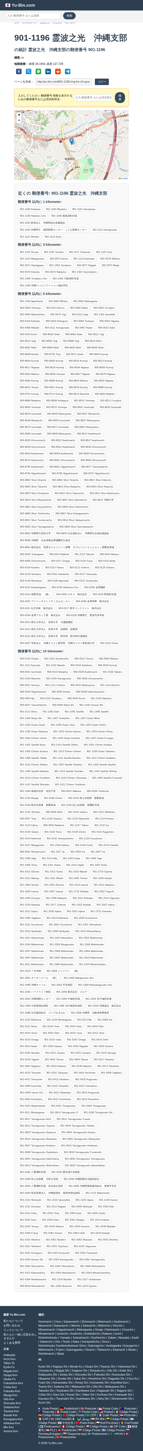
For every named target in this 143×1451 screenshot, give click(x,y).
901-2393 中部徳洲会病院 (34, 1005)
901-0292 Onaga (76, 1039)
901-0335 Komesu (79, 1226)
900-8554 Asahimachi (61, 453)
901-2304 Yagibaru (30, 918)
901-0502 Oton (51, 1033)
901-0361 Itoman (52, 1233)
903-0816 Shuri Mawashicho (35, 499)
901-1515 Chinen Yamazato (71, 777)
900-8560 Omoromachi (91, 453)
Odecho (75, 1325)
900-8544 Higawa (79, 367)
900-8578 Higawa (105, 374)
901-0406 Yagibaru (111, 1072)
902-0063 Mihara (58, 301)
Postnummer (100, 1433)
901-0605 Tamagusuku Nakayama (81, 1138)
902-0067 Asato (83, 327)
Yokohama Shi (126, 1366)
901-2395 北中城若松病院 (68, 1005)
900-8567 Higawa (80, 374)
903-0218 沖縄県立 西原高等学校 (85, 615)
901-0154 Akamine (30, 678)
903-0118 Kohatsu (30, 321)
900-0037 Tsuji (28, 818)
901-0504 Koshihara (31, 1099)
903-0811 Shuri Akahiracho (104, 493)
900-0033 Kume (76, 698)
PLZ (52, 1430)
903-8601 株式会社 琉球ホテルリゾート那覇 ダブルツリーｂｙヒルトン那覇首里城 (67, 547)
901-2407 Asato (98, 865)
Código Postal (128, 1411)
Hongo (99, 1329)
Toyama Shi (107, 1366)
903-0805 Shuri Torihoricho (35, 513)
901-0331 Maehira (30, 1239)
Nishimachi (112, 1329)
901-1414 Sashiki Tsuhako (69, 771)
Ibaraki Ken (10, 1415)
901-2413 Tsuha (54, 871)
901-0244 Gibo (95, 1026)
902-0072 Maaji (110, 265)
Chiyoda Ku (45, 1370)
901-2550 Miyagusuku (62, 944)
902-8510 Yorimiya (84, 400)
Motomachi (104, 1321)
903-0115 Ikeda (106, 560)
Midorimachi (46, 1349)
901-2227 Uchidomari (89, 1279)
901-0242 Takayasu (57, 1072)
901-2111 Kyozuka (30, 665)
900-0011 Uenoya (30, 685)
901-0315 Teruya (29, 1226)
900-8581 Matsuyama (86, 427)
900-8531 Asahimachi (63, 446)
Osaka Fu (9, 1379)
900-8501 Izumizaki (83, 407)
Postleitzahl (71, 1408)
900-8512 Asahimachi (89, 433)
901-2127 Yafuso (79, 825)
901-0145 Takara (29, 831)
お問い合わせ (11, 1325)
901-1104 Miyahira (56, 209)
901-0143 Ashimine (30, 838)
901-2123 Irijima (29, 825)
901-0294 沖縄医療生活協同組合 (81, 1179)
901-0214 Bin (84, 1019)
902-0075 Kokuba (30, 271)
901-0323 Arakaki (100, 1233)
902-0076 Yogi (58, 314)
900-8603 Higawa (103, 380)
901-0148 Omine (76, 831)
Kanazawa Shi (121, 1374)
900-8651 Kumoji (53, 387)
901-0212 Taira (96, 1033)
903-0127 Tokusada (86, 574)
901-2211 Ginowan (30, 1206)
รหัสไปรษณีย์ (63, 1419)
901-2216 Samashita (58, 1199)
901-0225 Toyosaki (30, 1072)
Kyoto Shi (44, 1366)
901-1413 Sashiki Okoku (64, 744)
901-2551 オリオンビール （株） (39, 977)
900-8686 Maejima (30, 400)
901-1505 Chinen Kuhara (34, 751)
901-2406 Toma (28, 865)
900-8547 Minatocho (88, 413)
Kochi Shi (44, 1402)
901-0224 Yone (51, 1026)
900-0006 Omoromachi (33, 560)
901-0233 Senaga (106, 1052)
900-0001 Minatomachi (32, 851)
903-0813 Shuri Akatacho (67, 486)
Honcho (118, 1325)
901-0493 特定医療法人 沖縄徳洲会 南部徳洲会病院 (50, 1193)
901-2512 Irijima (29, 911)
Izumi (118, 1333)
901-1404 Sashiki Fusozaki (107, 777)
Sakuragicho (96, 1345)
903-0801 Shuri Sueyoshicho (36, 506)
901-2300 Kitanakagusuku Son (95, 984)
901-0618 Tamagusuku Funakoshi (82, 1152)
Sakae (112, 1337)
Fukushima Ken (13, 1383)
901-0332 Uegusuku (85, 1246)
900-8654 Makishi (105, 393)
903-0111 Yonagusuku (57, 327)
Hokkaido (9, 1355)
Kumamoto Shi (99, 1382)
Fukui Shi (44, 1382)
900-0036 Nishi (54, 812)
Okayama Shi (46, 1378)
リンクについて (13, 1329)
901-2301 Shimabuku (89, 924)
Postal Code (110, 1408)
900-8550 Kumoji (104, 367)
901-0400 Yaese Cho (31, 1092)
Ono (57, 1341)
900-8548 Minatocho (31, 420)
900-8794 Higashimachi (33, 473)
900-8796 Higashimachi (65, 473)
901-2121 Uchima (55, 685)
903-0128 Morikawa (31, 580)
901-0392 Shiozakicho (62, 1266)
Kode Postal (50, 1408)
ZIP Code (120, 1426)
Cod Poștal (131, 1422)
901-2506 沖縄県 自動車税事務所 (90, 1012)
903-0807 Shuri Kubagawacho (72, 513)
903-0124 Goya (84, 560)
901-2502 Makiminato (91, 937)
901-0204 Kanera (103, 1046)
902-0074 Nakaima (55, 271)
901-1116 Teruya (29, 252)
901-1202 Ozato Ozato (32, 724)
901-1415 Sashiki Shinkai (103, 771)
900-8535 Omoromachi (93, 446)
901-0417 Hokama (104, 1059)
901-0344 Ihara (50, 1219)
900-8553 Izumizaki (59, 420)
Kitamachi (119, 1349)
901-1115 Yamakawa (83, 209)
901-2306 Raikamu (56, 898)
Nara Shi (58, 1394)
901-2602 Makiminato (62, 957)
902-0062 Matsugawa (85, 301)
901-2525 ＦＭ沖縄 (30, 970)
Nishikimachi (46, 1353)
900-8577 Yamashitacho (94, 466)
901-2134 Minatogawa (59, 1019)
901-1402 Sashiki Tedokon (67, 764)
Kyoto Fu (9, 1367)
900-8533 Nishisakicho (32, 1286)
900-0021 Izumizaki (31, 671)
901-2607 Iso (98, 851)
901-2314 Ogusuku (109, 898)
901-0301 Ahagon (75, 1219)
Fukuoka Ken (11, 1391)
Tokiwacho (103, 1349)
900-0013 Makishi (59, 554)
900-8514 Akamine (79, 393)
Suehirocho (98, 1337)
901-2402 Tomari (78, 878)
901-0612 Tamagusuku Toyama (37, 1125)
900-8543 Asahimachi (32, 453)
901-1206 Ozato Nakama (34, 731)
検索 (69, 15)
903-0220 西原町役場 (104, 594)
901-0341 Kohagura (31, 1252)
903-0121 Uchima (79, 567)
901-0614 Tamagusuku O (64, 1112)
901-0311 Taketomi (30, 1246)
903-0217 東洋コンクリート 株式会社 (79, 608)
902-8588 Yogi (71, 340)
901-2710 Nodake (79, 891)
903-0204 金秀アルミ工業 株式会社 (40, 615)
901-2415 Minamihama (88, 931)
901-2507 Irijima (106, 904)
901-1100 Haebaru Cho (33, 215)
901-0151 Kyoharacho (56, 658)
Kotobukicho (92, 1333)
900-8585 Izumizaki (31, 433)
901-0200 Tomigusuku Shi (98, 1112)
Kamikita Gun (119, 1382)
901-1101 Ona (104, 252)
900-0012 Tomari (83, 658)
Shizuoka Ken (12, 1403)
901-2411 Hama (52, 865)
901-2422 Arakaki (81, 904)
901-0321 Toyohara (57, 1246)
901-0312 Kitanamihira (32, 1272)
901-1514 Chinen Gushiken (35, 777)
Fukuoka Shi (102, 1374)
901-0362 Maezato (81, 1239)
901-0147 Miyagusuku (32, 845)
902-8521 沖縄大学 (103, 499)
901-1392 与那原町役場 (66, 278)
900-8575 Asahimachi (32, 460)
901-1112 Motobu (29, 236)
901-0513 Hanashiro (88, 1099)
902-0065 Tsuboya (83, 321)
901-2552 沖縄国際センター (35, 998)
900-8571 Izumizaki (58, 427)
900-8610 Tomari (29, 387)
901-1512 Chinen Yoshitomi (70, 784)
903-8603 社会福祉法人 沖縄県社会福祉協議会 (82, 533)
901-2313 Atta (49, 858)
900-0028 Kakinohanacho (90, 691)
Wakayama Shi (81, 1386)
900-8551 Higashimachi (62, 466)
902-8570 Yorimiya (56, 407)
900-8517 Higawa (29, 367)
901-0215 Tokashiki (58, 1086)
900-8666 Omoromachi (93, 460)
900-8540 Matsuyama (59, 413)
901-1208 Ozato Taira (63, 724)
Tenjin (66, 1341)
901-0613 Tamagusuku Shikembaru (39, 1165)
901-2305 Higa (28, 858)
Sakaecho (46, 1341)
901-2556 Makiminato (92, 944)
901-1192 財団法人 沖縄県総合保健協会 (42, 222)
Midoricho (104, 1325)
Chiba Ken (10, 1387)
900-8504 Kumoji (29, 360)
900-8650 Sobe (73, 334)
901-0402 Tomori (54, 1059)
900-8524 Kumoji (54, 367)
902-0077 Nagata (86, 265)
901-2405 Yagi (94, 858)
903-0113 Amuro (55, 307)
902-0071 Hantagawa (32, 265)
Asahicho (76, 1333)
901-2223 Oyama (87, 1286)
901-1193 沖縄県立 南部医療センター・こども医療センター (53, 229)
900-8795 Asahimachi (32, 466)
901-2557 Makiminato (32, 951)
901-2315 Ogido (75, 865)
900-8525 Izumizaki (110, 407)
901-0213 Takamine (108, 1066)
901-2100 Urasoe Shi (91, 705)
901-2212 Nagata (56, 1206)
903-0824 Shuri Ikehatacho (72, 499)
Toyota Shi (44, 1386)
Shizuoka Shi (83, 1374)
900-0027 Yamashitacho (33, 705)
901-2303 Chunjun (30, 898)
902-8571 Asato (75, 354)
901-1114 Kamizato (84, 258)
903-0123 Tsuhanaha (86, 580)
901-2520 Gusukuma (85, 918)
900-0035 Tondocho (98, 791)
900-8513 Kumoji (102, 360)
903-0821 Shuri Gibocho (97, 480)
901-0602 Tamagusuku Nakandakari (85, 1165)
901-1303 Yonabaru (60, 265)
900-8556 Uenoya (55, 374)
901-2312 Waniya (29, 878)
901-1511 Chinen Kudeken (101, 758)
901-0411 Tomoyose (31, 1079)
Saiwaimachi (81, 1337)
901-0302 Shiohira (108, 1239)
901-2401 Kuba (71, 858)
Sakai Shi (80, 1378)
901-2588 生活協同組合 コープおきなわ (42, 1012)
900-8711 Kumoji (53, 393)
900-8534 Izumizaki (31, 413)
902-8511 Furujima (110, 400)
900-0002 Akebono (53, 825)
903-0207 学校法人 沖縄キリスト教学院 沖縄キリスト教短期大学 (57, 643)
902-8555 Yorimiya (30, 407)
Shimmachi (88, 1321)
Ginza (105, 1341)
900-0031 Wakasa (71, 791)
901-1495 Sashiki (99, 711)
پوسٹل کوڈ (83, 1419)
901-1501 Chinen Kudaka (98, 744)
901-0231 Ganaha (80, 1052)
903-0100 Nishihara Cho (65, 587)
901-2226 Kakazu (60, 845)
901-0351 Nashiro (56, 1239)
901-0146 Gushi (84, 845)
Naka (76, 1341)
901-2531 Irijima (76, 911)
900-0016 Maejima (57, 671)
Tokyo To (8, 1363)
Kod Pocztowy (109, 1422)
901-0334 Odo (106, 1206)
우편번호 (67, 1422)
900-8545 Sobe (51, 334)
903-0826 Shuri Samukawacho (76, 526)
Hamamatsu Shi (63, 1382)
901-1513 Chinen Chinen (67, 751)
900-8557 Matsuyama (88, 420)
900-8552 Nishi (28, 347)
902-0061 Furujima (104, 307)
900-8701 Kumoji (29, 393)
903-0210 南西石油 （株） (35, 594)
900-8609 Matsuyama (59, 433)
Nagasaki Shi (105, 1390)
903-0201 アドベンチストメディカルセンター (45, 601)
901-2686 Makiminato (61, 964)
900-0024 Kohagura (57, 321)
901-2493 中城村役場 (68, 998)
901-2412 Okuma (29, 871)
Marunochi (44, 1325)
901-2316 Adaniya (30, 904)
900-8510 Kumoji (78, 360)
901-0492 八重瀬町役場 (33, 1172)
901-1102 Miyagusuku (32, 258)
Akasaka (123, 1337)
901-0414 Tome (28, 1033)
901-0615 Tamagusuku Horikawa (79, 1145)
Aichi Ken (9, 1359)
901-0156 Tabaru (112, 671)
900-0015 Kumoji (107, 665)
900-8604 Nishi (73, 347)
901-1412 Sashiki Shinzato (34, 784)
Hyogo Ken (10, 1375)
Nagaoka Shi (116, 1378)
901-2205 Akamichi (61, 1286)
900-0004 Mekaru (109, 658)
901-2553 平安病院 (62, 984)
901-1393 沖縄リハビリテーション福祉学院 (44, 285)
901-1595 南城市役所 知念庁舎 (38, 791)
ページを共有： (24, 81)
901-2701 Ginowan (101, 911)
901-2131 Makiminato (98, 1193)
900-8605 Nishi (95, 347)
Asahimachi (121, 1321)
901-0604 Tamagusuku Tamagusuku (85, 1158)
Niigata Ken (10, 1371)
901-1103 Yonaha (53, 252)
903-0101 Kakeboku (58, 574)
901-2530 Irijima (52, 911)
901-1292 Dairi (51, 711)
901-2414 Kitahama (57, 918)
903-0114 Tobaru (54, 567)
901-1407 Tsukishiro (58, 718)
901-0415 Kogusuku (86, 1079)
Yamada (65, 1337)
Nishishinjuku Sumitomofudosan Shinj (62, 1345)
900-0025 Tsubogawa (32, 554)
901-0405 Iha (104, 1019)
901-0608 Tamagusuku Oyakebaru (39, 1152)
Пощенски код (76, 1433)
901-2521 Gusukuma (31, 924)
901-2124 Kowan (104, 818)
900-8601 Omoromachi (62, 460)
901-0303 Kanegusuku (61, 1259)
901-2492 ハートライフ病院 (35, 991)
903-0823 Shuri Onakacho (34, 493)
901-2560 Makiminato (62, 951)
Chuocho (127, 1329)
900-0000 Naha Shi (63, 705)
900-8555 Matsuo (29, 374)
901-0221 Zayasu (55, 1052)
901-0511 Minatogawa (32, 1112)
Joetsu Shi (66, 1374)
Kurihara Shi (104, 1394)
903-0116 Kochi (28, 334)
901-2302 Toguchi (104, 891)
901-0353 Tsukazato (86, 1252)
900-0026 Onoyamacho (90, 678)
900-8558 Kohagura (57, 400)
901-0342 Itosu (28, 1219)
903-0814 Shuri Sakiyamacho (74, 520)
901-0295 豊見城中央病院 (65, 1172)
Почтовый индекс (49, 1433)
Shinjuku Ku (97, 1370)
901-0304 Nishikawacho (33, 1279)
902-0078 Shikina (110, 258)
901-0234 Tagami (29, 1059)
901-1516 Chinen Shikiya (34, 764)
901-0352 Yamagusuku (92, 1259)
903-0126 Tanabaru (51, 698)
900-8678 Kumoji (78, 387)
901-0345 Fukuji (29, 1233)
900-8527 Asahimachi (92, 440)
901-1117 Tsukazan (80, 252)
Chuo (57, 1321)
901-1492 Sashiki (74, 711)
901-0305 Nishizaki (81, 1206)
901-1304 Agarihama (31, 301)
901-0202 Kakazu (52, 1046)
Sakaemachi (71, 1321)
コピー (102, 81)
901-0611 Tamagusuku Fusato (73, 1119)
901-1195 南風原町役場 (64, 215)
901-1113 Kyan (53, 236)
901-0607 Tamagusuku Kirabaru (37, 1145)
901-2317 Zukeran (56, 904)
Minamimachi (46, 1329)
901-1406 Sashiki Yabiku (33, 758)
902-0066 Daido (79, 307)
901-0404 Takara (78, 1059)
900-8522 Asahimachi (63, 440)
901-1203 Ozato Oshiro (93, 724)
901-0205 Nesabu (30, 1052)
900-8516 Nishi (93, 340)
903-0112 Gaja (80, 314)
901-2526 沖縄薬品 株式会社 (104, 1005)
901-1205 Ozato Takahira (101, 751)
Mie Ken (8, 1427)
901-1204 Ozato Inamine (66, 738)
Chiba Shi (44, 1394)
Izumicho (62, 1333)
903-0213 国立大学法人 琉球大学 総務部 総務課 (49, 629)
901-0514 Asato (28, 1046)
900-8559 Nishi (50, 347)
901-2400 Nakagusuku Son (79, 977)
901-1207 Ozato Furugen (100, 738)
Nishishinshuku (48, 1337)
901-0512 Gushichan (59, 1099)
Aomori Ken (10, 1431)
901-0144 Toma (53, 831)
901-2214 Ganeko (109, 845)
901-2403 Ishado (102, 878)
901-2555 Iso (77, 851)
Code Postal (110, 1415)
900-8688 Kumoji (102, 387)
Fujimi (60, 1349)
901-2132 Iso (101, 825)
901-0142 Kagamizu (103, 831)
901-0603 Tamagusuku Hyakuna (38, 1132)
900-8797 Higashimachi (96, 473)
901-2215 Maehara (30, 1019)
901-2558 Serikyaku (59, 931)
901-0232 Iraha (52, 1039)
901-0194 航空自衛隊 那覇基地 (38, 805)
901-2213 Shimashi (30, 1199)
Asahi (135, 1337)
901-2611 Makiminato (32, 964)
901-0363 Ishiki (76, 1233)
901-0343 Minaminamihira (95, 1272)
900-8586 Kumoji (29, 380)
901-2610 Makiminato (91, 957)
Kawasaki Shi (123, 1394)
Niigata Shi (62, 1370)
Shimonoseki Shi (121, 1398)
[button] (71, 141)
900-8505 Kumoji (53, 360)
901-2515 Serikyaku (31, 931)
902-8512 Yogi (96, 334)
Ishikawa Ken (11, 1423)
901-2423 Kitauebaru (61, 937)
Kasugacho (130, 1345)
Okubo (132, 1349)
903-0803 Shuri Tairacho (33, 486)
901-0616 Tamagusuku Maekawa (38, 1138)
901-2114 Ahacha (110, 685)
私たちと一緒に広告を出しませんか (20, 1336)
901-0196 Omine (53, 798)
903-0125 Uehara (104, 567)
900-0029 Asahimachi (85, 671)
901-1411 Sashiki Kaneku (67, 758)
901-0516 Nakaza (56, 1066)
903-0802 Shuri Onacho (33, 480)
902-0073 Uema (59, 258)
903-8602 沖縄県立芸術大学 (35, 533)
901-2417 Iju (58, 851)
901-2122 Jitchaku (30, 812)
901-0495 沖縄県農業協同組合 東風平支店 (92, 1186)
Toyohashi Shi (65, 1398)
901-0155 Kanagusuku (58, 678)
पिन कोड (99, 1419)
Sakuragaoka (74, 1349)
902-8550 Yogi (50, 340)
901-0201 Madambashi (33, 1105)
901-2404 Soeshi (29, 884)
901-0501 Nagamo (30, 1066)
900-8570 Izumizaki (31, 427)
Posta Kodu (87, 1422)
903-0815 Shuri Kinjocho (99, 486)
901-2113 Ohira (28, 711)
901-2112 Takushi (84, 554)
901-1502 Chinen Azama (67, 731)
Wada (60, 1353)
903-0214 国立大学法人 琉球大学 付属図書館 (46, 622)
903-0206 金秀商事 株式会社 (92, 601)
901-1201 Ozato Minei (87, 718)
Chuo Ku (132, 1378)
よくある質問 (11, 1342)
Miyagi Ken (10, 1395)
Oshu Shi (103, 1398)
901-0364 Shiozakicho (32, 1266)
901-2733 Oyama (102, 871)
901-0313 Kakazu (100, 1219)
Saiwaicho (89, 1325)
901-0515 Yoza (73, 1033)
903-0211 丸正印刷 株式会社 (36, 608)
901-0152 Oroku (109, 643)
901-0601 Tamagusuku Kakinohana (39, 1158)
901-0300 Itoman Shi (31, 1259)
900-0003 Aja (27, 698)
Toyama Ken (11, 1411)
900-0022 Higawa (109, 321)
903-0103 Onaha (29, 658)
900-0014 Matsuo (109, 554)
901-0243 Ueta (73, 1026)
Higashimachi (65, 1329)
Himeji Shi (81, 1382)
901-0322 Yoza (51, 1213)
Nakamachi (61, 1325)
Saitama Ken (11, 1407)
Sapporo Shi (79, 1370)
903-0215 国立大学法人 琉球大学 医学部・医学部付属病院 (53, 636)
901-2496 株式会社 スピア (71, 991)
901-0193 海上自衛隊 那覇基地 (86, 798)
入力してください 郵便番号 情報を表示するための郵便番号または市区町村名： (45, 97)
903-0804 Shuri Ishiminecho (72, 506)
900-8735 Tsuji (52, 354)
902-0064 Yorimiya (30, 307)
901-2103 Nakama (101, 698)
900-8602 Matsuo (78, 380)
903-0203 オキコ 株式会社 (71, 594)
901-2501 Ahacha (54, 884)
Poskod (108, 1411)
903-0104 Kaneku (30, 567)
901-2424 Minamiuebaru (92, 964)
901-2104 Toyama (52, 818)
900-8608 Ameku (29, 354)
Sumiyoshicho (90, 1341)
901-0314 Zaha (28, 1213)
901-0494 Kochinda (31, 1086)
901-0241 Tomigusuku (63, 1105)
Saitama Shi (61, 1386)
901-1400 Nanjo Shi (31, 718)
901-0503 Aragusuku (88, 1092)
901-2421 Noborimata (32, 937)
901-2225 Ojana (84, 1199)
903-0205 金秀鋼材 (94, 587)
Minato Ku (76, 1366)
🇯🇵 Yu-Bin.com (20, 5)
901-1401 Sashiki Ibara (33, 744)
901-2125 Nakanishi (78, 818)
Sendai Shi (64, 1378)
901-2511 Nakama (104, 884)
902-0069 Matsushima (32, 314)
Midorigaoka (84, 1329)
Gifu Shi (112, 1370)
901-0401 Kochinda (84, 1072)
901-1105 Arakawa (30, 209)
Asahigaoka (113, 1345)
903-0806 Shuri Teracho (65, 480)
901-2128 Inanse (108, 1199)
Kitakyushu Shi (47, 1374)
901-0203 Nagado (78, 1046)
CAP (45, 1419)
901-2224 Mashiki (62, 1279)
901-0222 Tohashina (85, 1086)
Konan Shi (73, 1394)
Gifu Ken (8, 1399)
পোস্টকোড (118, 1433)
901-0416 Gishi (99, 1039)
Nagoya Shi (60, 1366)
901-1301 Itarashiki (104, 314)
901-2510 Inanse (78, 884)
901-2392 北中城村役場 (98, 998)
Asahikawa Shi (85, 1398)
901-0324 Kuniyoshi (59, 1252)
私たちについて (13, 1320)
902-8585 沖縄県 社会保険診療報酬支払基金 (45, 540)
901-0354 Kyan (73, 1213)
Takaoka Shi (46, 1390)
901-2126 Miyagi (29, 798)
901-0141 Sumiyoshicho (60, 838)
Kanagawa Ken (13, 1419)
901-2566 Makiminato (91, 951)
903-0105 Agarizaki (58, 580)
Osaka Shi (91, 1366)
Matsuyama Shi (114, 1386)
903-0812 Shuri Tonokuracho (36, 520)
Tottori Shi (88, 1394)
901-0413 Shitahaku (60, 1092)
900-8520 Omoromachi (33, 440)
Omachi (90, 1349)
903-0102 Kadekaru (81, 665)
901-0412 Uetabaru (59, 1079)
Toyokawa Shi (65, 1390)
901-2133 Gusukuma (90, 838)
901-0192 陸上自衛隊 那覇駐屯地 (80, 805)
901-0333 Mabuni (54, 1226)
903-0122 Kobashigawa (33, 587)
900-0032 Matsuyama (82, 685)
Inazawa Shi (46, 1398)
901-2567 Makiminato (32, 957)
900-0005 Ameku (61, 691)
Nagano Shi (124, 1390)
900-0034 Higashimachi (33, 691)
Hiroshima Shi (97, 1378)
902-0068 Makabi (29, 327)
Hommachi (45, 1321)
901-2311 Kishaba (83, 898)
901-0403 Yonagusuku (93, 1105)
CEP (93, 1415)
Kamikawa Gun (85, 1390)
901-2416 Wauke (77, 871)
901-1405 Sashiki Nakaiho (34, 771)
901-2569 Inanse (29, 891)
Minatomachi (46, 1333)
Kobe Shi (125, 1370)
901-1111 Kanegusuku (105, 229)
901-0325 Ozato (96, 1213)
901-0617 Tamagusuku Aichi (35, 1119)
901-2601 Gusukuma (60, 924)
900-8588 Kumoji (53, 380)
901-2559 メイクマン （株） (63, 970)
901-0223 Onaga (29, 1039)
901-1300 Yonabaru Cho (33, 278)
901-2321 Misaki (54, 878)
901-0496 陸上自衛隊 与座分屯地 (39, 1179)
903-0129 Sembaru (30, 574)
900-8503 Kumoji (98, 354)
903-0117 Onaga (60, 560)
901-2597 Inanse (53, 891)
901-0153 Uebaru (78, 812)
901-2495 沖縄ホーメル (33, 984)
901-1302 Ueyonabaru (84, 271)
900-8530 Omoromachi (33, 446)
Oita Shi (98, 1386)
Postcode (90, 1408)
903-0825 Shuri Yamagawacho (37, 526)
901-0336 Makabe (105, 1226)
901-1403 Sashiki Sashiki (102, 764)
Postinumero (52, 1426)
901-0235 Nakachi (82, 1066)
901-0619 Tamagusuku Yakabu (77, 1125)
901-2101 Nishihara (104, 812)
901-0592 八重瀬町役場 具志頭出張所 (41, 1186)
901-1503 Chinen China (99, 731)
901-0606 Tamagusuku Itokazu (78, 1132)
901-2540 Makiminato (32, 944)
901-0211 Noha (28, 1026)
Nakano (107, 1333)
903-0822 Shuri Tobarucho (69, 493)
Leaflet (124, 178)
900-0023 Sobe (106, 327)
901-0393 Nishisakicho (63, 1272)
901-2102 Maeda (55, 665)
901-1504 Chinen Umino (33, 738)
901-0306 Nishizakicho (92, 1266)
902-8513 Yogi (28, 340)
